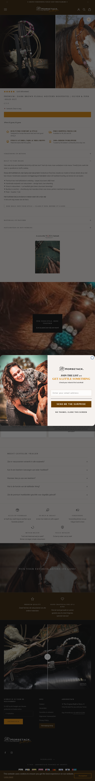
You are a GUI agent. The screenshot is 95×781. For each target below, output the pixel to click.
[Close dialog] (92, 357)
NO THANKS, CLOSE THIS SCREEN (71, 412)
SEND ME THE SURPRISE (71, 404)
